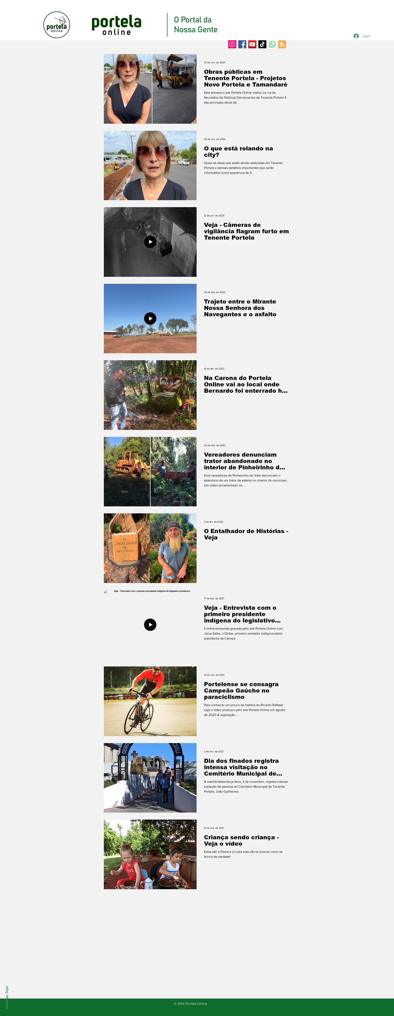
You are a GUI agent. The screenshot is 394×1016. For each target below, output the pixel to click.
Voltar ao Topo (7, 997)
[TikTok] (262, 44)
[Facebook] (242, 44)
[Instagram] (232, 44)
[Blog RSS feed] (282, 44)
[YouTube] (252, 44)
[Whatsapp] (272, 44)
